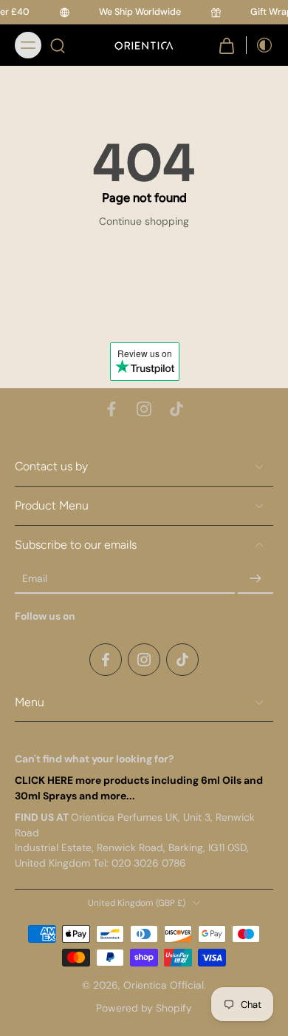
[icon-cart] (226, 45)
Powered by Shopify (144, 1008)
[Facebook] (111, 409)
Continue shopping (144, 221)
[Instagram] (144, 409)
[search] (57, 45)
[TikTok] (176, 409)
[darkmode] (260, 45)
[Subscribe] (255, 579)
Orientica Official (163, 985)
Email (34, 578)
